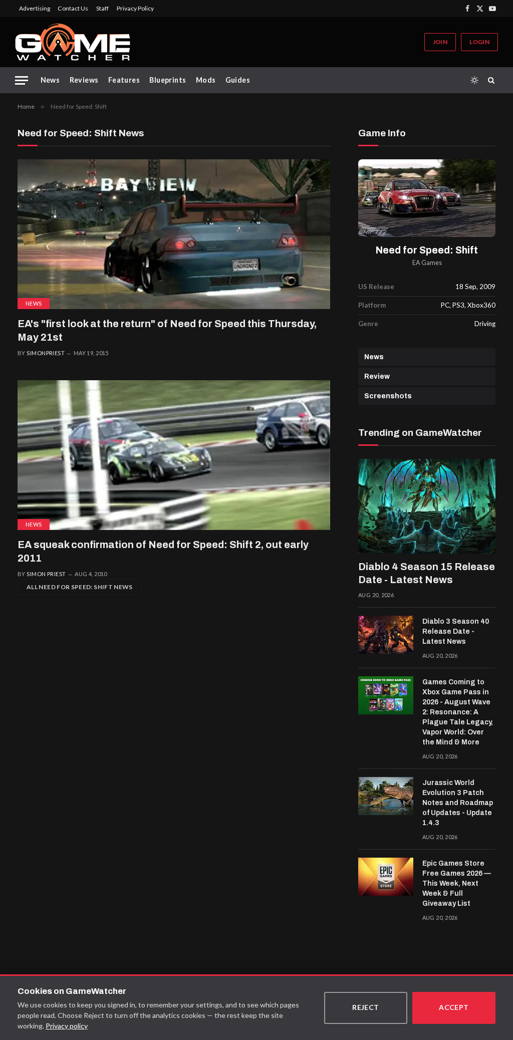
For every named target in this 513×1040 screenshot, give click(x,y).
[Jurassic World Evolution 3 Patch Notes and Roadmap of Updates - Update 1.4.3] (385, 796)
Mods (206, 80)
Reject (365, 1007)
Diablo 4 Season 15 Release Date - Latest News (426, 573)
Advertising (34, 8)
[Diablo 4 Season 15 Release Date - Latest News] (426, 506)
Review (377, 376)
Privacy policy (67, 1025)
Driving (484, 324)
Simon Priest (46, 574)
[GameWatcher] (72, 42)
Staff (102, 8)
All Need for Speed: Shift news (80, 587)
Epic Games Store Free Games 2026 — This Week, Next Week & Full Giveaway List (456, 883)
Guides (237, 80)
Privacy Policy (135, 8)
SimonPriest (46, 353)
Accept (454, 1007)
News (50, 80)
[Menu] (21, 80)
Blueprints (167, 80)
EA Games (427, 263)
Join (440, 42)
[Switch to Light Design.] (474, 80)
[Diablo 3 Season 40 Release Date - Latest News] (385, 635)
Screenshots (388, 396)
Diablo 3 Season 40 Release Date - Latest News (455, 631)
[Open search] (493, 80)
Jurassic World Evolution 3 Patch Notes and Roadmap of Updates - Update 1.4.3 (457, 803)
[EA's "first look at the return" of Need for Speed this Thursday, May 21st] (174, 234)
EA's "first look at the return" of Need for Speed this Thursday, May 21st (167, 330)
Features (124, 80)
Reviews (84, 80)
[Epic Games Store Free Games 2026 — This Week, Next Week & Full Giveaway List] (385, 877)
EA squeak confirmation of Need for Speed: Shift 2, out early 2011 (163, 551)
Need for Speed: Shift (427, 250)
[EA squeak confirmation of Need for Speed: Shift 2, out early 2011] (174, 455)
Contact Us (73, 8)
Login (479, 42)
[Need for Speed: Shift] (426, 197)
